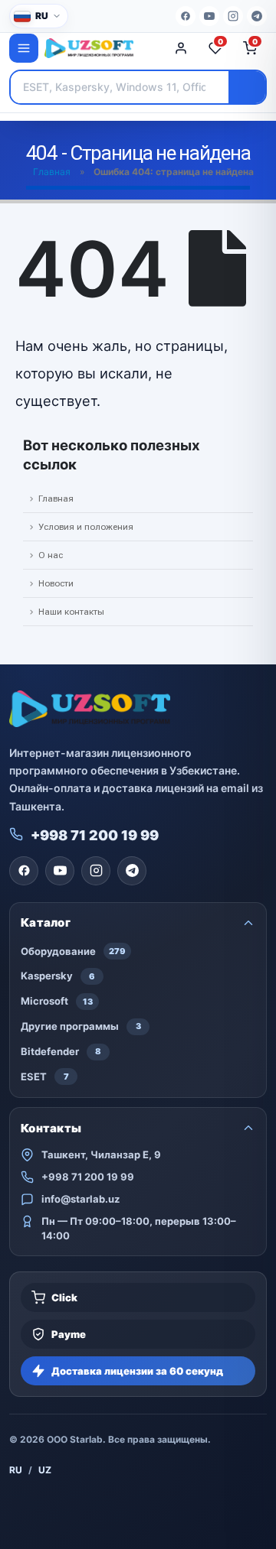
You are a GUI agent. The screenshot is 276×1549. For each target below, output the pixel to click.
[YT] (209, 16)
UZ (44, 1470)
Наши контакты (71, 611)
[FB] (186, 16)
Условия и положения (85, 526)
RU (15, 1470)
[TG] (257, 16)
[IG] (233, 16)
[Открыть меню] (23, 48)
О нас (50, 555)
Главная (52, 171)
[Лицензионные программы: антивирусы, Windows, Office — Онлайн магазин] (101, 48)
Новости (56, 583)
